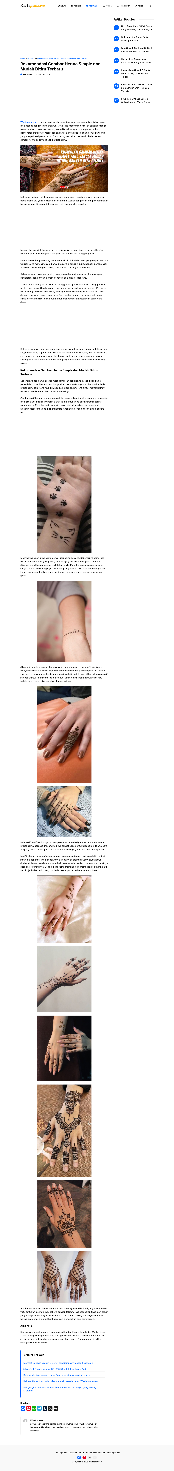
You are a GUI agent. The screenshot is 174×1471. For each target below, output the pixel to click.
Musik (140, 5)
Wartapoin (27, 74)
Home (22, 59)
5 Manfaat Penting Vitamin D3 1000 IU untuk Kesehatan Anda (55, 1369)
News (63, 5)
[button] (150, 5)
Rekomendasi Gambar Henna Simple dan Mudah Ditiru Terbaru (62, 59)
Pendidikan (124, 5)
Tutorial (108, 5)
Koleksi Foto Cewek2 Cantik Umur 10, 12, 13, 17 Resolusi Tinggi (135, 73)
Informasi (92, 5)
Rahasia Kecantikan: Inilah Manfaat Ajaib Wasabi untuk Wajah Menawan (60, 1381)
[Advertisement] (64, 37)
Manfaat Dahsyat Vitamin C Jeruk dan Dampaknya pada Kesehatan (58, 1363)
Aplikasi (77, 5)
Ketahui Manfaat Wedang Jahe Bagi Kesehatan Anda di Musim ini (56, 1375)
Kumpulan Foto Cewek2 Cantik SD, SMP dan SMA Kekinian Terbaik (137, 88)
